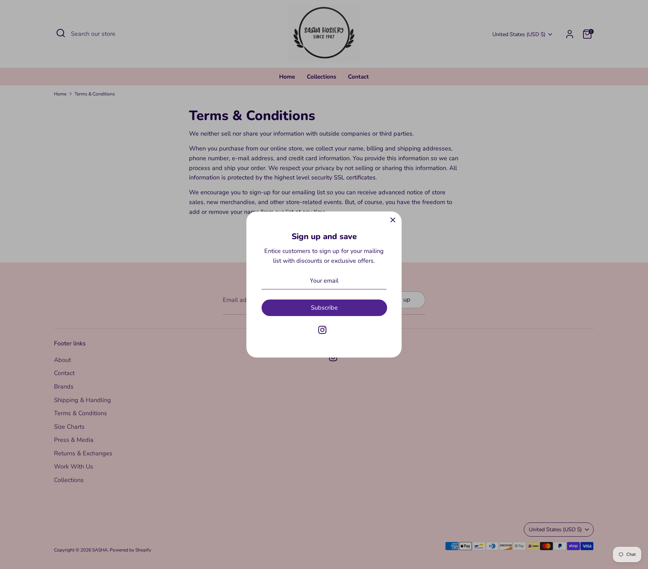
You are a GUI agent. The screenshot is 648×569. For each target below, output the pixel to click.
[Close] (392, 220)
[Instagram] (322, 330)
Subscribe (324, 308)
